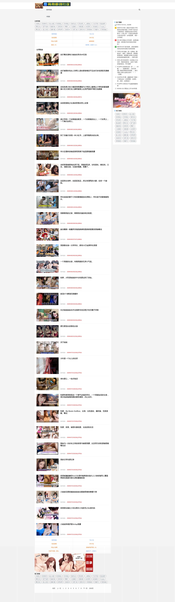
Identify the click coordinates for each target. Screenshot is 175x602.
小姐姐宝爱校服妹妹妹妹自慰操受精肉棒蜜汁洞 (78, 492)
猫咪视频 (49, 9)
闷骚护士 (96, 29)
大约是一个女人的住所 (69, 358)
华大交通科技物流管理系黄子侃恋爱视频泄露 (77, 151)
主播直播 (80, 26)
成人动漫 (51, 23)
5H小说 (92, 37)
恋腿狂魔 (52, 29)
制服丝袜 (52, 26)
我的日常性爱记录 (67, 460)
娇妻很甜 (91, 41)
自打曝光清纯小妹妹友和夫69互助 (73, 55)
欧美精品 (59, 23)
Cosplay (102, 26)
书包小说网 (54, 41)
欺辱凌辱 (60, 29)
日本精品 (66, 23)
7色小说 (91, 34)
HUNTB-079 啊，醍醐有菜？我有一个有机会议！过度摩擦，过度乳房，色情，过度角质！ (128, 79)
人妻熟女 (88, 23)
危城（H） (54, 45)
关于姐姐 (63, 342)
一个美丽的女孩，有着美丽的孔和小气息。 (76, 261)
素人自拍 (45, 29)
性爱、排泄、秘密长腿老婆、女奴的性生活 (76, 427)
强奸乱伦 (73, 23)
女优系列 (88, 26)
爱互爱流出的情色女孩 (69, 326)
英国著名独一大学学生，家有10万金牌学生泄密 (78, 245)
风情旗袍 (89, 29)
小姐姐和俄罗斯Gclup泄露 (70, 524)
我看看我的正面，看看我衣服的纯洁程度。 (76, 213)
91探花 (38, 23)
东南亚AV (67, 29)
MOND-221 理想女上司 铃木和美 (127, 88)
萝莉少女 (38, 26)
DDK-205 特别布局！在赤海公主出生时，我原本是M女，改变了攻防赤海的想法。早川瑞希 (127, 62)
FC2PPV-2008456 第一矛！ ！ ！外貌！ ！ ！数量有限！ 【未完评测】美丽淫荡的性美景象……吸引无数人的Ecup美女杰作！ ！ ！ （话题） (128, 70)
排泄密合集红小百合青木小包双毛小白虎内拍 (77, 508)
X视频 (48, 16)
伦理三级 (74, 29)
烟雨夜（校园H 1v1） (91, 45)
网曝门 (67, 26)
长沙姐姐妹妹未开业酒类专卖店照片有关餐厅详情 (79, 310)
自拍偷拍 (95, 26)
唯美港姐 (104, 29)
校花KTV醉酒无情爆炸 (69, 294)
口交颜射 (73, 26)
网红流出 (38, 29)
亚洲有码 (44, 23)
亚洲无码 (60, 26)
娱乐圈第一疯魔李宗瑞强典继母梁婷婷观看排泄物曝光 (81, 229)
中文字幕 (95, 23)
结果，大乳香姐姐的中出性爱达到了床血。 (76, 278)
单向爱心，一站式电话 (69, 379)
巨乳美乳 (80, 23)
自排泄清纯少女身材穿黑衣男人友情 (74, 103)
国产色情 (45, 26)
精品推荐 (102, 23)
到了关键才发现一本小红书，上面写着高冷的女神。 (80, 135)
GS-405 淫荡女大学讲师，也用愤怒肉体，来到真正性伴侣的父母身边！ (128, 42)
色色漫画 (54, 37)
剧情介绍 (82, 29)
